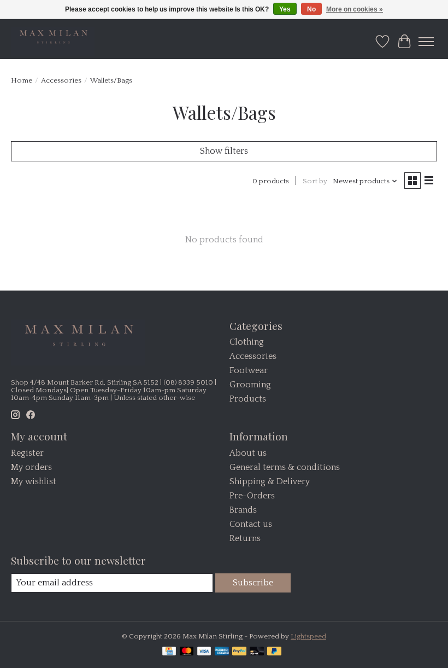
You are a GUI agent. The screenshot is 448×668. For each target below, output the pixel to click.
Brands (243, 510)
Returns (245, 538)
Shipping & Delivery (269, 481)
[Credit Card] (169, 652)
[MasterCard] (187, 652)
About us (248, 453)
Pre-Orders (252, 496)
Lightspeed (308, 636)
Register (27, 453)
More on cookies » (354, 9)
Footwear (248, 370)
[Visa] (204, 652)
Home (21, 80)
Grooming (250, 385)
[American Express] (222, 652)
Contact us (250, 524)
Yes (285, 9)
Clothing (246, 342)
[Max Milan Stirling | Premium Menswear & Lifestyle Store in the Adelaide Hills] (53, 41)
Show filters (224, 151)
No (311, 9)
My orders (31, 467)
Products (247, 399)
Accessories (61, 80)
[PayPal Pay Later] (274, 652)
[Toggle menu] (426, 42)
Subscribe (253, 583)
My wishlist (33, 481)
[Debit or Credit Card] (257, 652)
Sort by (315, 181)
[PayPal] (239, 652)
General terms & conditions (284, 467)
